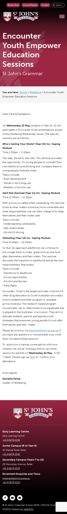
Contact (45, 5)
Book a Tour (13, 5)
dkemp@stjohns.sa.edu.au (44, 330)
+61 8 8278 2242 (11, 440)
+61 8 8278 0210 (11, 482)
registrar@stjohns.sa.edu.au (16, 478)
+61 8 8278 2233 (11, 468)
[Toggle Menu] (62, 16)
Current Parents (30, 5)
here (32, 357)
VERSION (28, 509)
